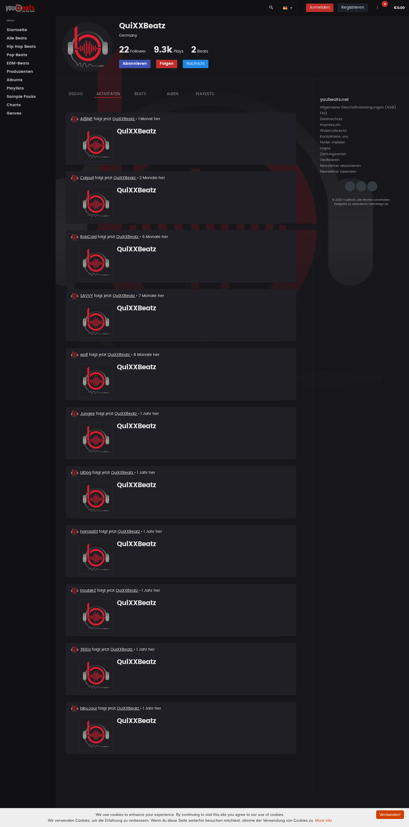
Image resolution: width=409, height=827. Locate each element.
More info (323, 820)
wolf (84, 355)
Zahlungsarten (333, 154)
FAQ (323, 113)
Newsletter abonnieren (340, 166)
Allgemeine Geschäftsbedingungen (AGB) (358, 107)
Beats (140, 94)
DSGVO (76, 94)
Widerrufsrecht (333, 131)
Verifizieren (329, 160)
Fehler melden (332, 142)
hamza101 (89, 532)
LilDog (85, 473)
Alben (172, 94)
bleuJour (88, 708)
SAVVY (86, 296)
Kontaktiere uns (334, 136)
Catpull (87, 178)
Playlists (205, 94)
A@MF (86, 119)
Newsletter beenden (338, 172)
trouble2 (88, 591)
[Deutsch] (285, 8)
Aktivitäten (108, 94)
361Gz (85, 650)
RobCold (88, 237)
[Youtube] (372, 186)
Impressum (330, 125)
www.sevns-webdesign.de (370, 204)
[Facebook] (361, 186)
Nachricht (195, 64)
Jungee (87, 414)
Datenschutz (331, 119)
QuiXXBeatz (123, 119)
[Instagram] (350, 186)
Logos (325, 148)
